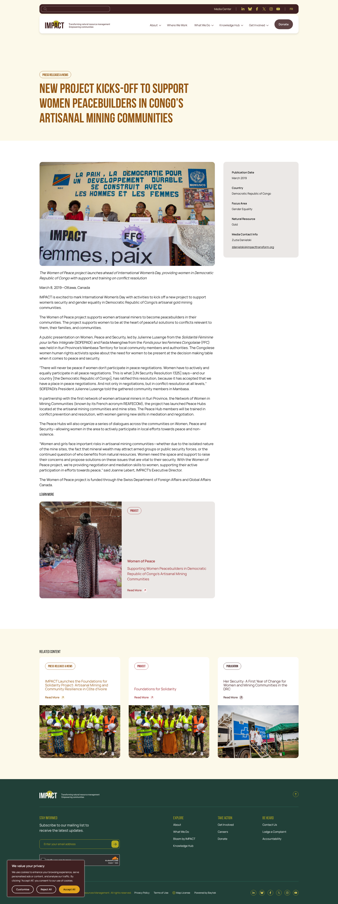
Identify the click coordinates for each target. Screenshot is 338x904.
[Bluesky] (250, 9)
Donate (284, 24)
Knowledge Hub (230, 25)
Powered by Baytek (205, 892)
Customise (22, 889)
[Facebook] (257, 9)
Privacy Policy (141, 892)
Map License (183, 892)
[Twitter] (264, 9)
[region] (45, 878)
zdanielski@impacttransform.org (253, 247)
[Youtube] (278, 9)
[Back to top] (296, 794)
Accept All (69, 889)
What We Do (202, 25)
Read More (135, 590)
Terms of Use (161, 892)
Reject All (46, 889)
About (154, 25)
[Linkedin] (243, 9)
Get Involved (257, 25)
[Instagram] (271, 9)
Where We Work (177, 25)
